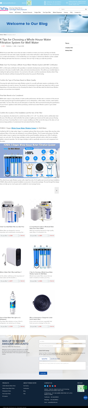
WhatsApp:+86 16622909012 (54, 4)
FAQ (71, 12)
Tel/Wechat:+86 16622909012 (54, 2)
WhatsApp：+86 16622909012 (51, 399)
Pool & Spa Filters (6, 393)
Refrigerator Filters (6, 391)
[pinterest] (45, 386)
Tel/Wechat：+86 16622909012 (51, 397)
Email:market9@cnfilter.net (9, 3)
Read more (22, 235)
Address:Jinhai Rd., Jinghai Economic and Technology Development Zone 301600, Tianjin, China (77, 3)
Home (11, 12)
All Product (18, 12)
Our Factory (26, 385)
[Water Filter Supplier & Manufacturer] (4, 9)
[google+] (50, 386)
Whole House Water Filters (8, 388)
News (5, 34)
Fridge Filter (37, 12)
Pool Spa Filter (47, 12)
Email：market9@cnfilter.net (50, 402)
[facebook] (53, 386)
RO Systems (5, 396)
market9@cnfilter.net (55, 353)
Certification (26, 388)
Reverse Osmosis (27, 12)
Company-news (11, 34)
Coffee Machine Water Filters (9, 385)
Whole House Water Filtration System (23, 128)
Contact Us (78, 12)
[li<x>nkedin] (47, 386)
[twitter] (55, 386)
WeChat (24, 3)
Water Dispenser (57, 12)
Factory (66, 12)
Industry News (68, 50)
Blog (24, 391)
